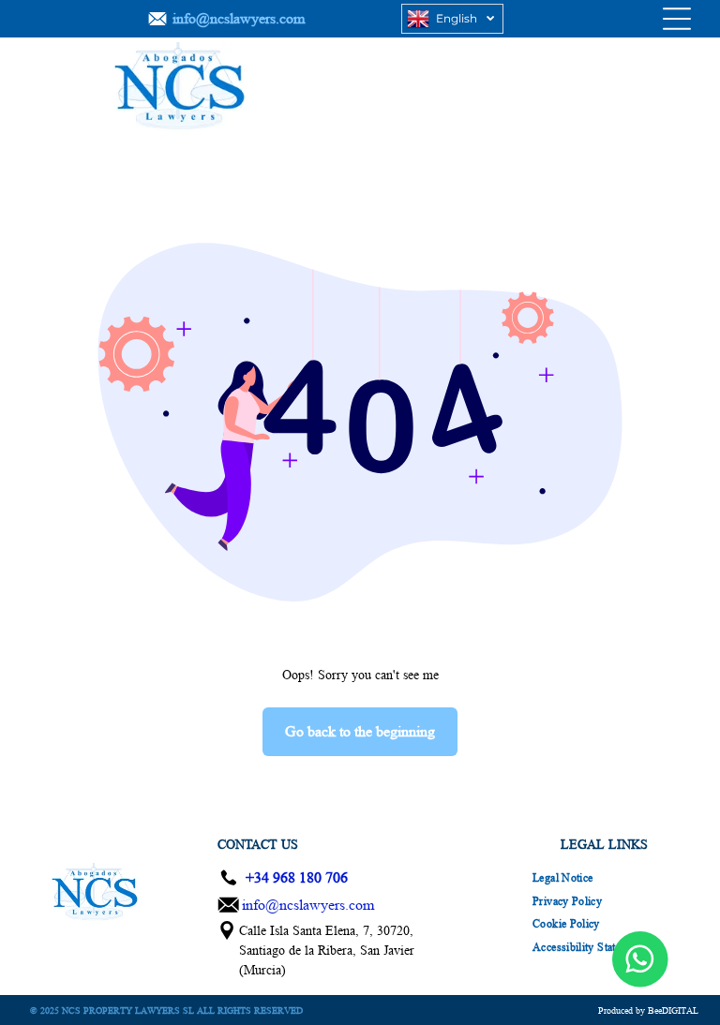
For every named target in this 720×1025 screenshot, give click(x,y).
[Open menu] (677, 19)
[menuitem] (562, 878)
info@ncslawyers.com (308, 905)
